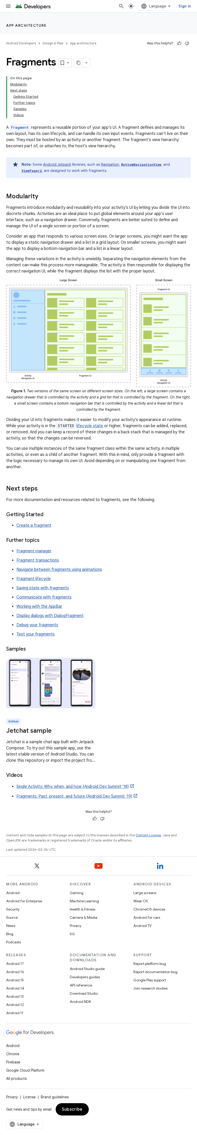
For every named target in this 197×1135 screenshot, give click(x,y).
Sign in (185, 6)
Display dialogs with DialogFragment (50, 615)
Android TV (142, 925)
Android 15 (15, 980)
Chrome (12, 1054)
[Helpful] (179, 43)
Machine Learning (84, 901)
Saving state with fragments (42, 588)
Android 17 (15, 963)
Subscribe (72, 1109)
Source (12, 917)
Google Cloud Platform (25, 1070)
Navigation (110, 164)
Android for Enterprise (24, 901)
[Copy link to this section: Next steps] (43, 489)
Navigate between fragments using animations (59, 569)
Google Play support (149, 980)
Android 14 (15, 988)
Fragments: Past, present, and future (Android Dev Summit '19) (74, 796)
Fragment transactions (37, 560)
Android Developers (21, 43)
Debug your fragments (37, 625)
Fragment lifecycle (33, 578)
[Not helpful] (187, 43)
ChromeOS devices (149, 909)
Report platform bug (149, 963)
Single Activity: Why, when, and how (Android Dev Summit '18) (72, 786)
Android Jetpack (57, 164)
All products (16, 1078)
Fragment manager (34, 551)
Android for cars (146, 917)
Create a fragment (33, 525)
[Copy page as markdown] (78, 62)
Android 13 (15, 996)
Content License (148, 835)
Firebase (13, 1062)
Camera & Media (83, 917)
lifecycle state (89, 425)
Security (12, 909)
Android (12, 893)
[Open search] (121, 6)
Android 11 (14, 1013)
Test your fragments (35, 634)
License (29, 1097)
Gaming (76, 893)
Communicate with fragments (44, 597)
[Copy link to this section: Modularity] (43, 197)
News (10, 925)
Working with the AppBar (39, 606)
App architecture (26, 25)
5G (72, 934)
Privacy (75, 925)
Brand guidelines (55, 1097)
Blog (9, 934)
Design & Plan (53, 43)
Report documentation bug (155, 972)
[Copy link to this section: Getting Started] (48, 515)
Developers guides (85, 977)
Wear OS (140, 901)
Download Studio (84, 993)
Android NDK (80, 1001)
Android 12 (15, 1004)
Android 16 (15, 972)
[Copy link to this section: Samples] (31, 649)
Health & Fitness (82, 909)
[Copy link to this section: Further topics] (45, 540)
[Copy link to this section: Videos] (28, 775)
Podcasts (13, 942)
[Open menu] (8, 6)
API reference (81, 985)
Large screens (144, 893)
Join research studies (150, 988)
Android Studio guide (87, 968)
